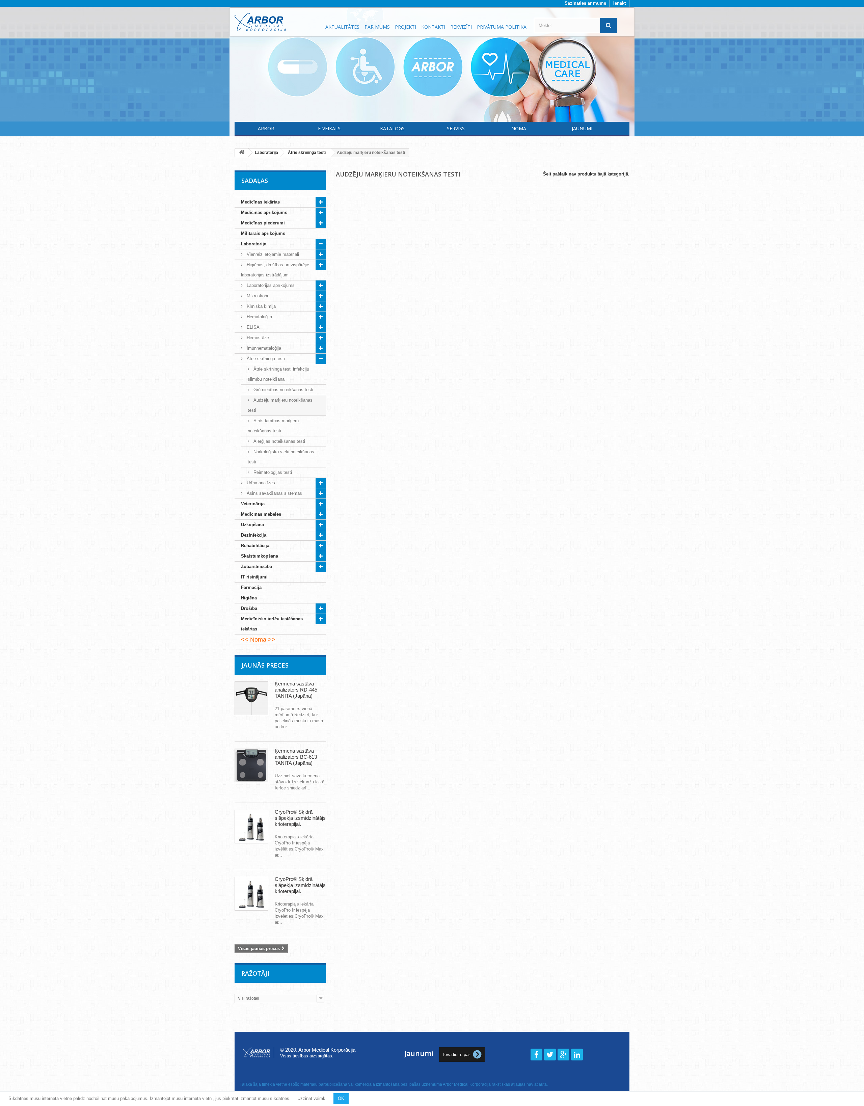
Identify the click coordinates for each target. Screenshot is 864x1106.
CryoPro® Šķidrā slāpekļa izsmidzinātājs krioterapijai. (300, 818)
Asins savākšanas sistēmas (273, 493)
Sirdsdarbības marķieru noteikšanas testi (273, 425)
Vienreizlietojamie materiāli (272, 254)
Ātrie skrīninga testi (265, 358)
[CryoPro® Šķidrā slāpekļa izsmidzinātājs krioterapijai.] (251, 826)
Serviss (456, 128)
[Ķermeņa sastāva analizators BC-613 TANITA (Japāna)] (251, 765)
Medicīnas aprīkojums (264, 212)
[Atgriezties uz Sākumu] (241, 153)
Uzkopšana (252, 524)
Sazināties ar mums (585, 3)
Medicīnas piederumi (263, 222)
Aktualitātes (342, 27)
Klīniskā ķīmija (260, 306)
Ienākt (619, 3)
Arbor (266, 128)
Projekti (405, 27)
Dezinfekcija (253, 535)
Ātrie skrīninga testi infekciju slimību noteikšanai (278, 374)
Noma (518, 128)
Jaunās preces (265, 665)
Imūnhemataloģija (263, 348)
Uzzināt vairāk (311, 1098)
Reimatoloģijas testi (272, 472)
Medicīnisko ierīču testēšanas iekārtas (272, 623)
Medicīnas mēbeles (261, 514)
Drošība (249, 608)
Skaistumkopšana (259, 556)
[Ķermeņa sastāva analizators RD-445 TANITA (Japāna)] (251, 698)
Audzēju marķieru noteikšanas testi (280, 405)
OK (341, 1098)
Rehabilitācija (255, 545)
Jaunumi (582, 128)
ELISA (252, 327)
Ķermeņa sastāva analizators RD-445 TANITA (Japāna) (296, 690)
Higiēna (249, 597)
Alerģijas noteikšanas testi (278, 441)
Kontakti (433, 27)
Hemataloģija (258, 316)
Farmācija (251, 587)
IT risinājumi (254, 576)
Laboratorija (253, 243)
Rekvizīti (461, 27)
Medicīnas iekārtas (260, 202)
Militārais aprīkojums (263, 233)
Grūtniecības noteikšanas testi (282, 389)
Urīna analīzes (260, 482)
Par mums (377, 27)
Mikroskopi (256, 295)
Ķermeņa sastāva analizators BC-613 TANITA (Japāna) (296, 757)
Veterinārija (253, 503)
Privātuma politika (501, 27)
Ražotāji (255, 973)
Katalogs (392, 128)
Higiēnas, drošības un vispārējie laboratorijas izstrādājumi (275, 269)
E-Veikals (329, 128)
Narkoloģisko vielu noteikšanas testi (281, 456)
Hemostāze (257, 337)
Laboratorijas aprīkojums (270, 285)
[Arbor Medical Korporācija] (276, 22)
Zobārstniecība (256, 566)
